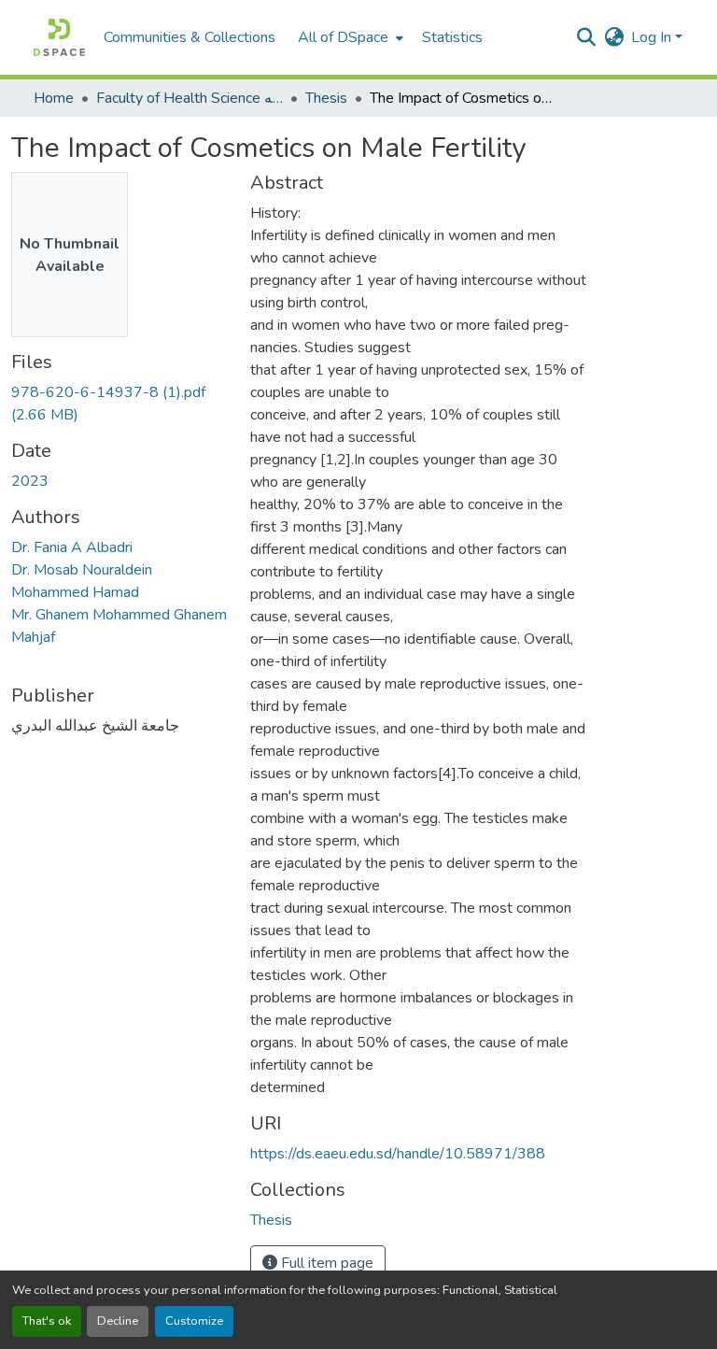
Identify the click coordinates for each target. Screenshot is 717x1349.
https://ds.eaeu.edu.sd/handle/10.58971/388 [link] (397, 1153)
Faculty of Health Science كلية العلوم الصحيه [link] (189, 98)
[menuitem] (348, 37)
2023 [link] (30, 481)
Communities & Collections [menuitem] (189, 37)
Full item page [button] (325, 1263)
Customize (194, 1321)
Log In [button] (653, 37)
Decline (117, 1321)
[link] (119, 403)
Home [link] (54, 98)
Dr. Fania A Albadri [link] (72, 547)
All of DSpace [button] (343, 37)
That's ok (46, 1321)
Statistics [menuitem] (452, 37)
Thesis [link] (326, 98)
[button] (59, 37)
